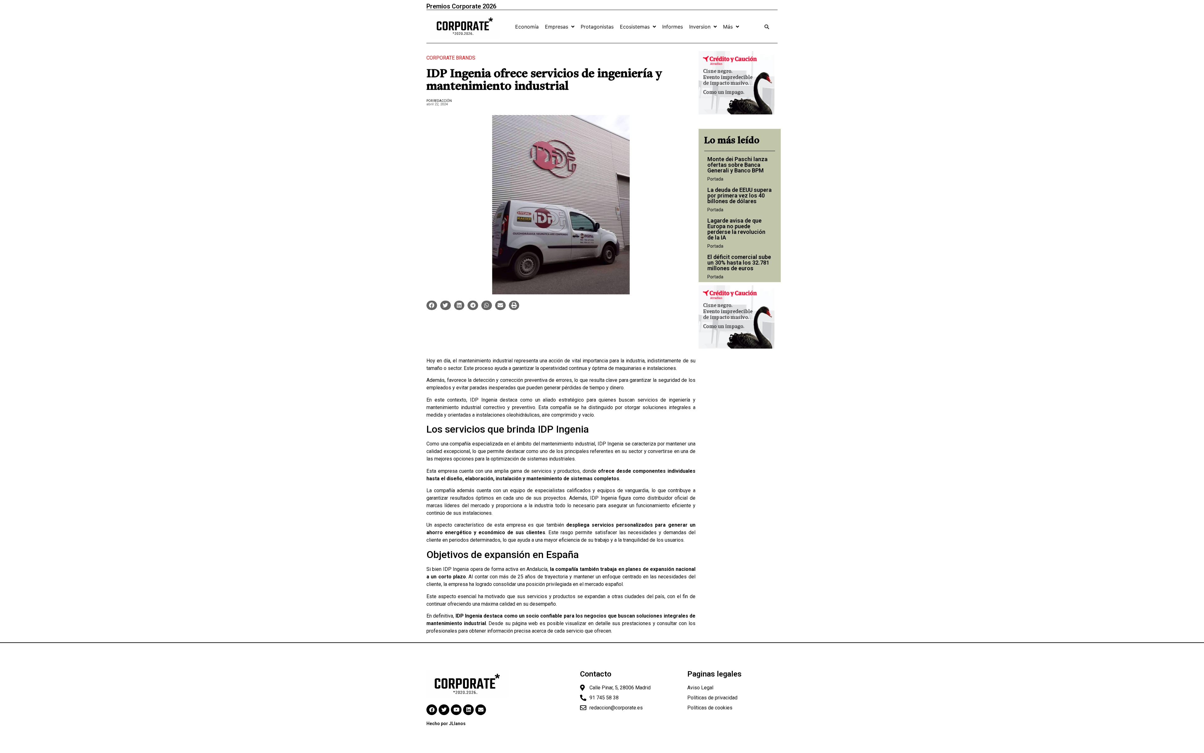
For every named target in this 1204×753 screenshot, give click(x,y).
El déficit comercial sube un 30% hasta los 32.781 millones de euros (739, 262)
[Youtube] (456, 709)
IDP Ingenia (483, 400)
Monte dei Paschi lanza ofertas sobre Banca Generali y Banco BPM (737, 165)
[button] (431, 305)
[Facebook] (431, 709)
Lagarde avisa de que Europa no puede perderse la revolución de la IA (736, 229)
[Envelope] (480, 709)
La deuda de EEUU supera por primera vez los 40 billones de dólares (739, 195)
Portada (715, 179)
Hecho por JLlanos (446, 723)
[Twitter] (444, 709)
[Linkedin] (468, 709)
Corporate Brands (450, 58)
